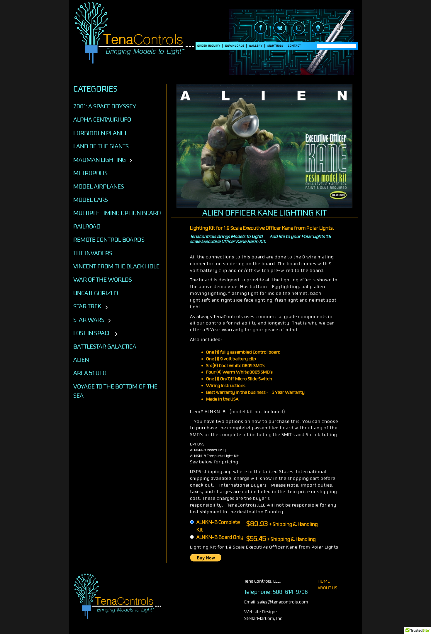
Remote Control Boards (109, 239)
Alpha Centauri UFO (102, 119)
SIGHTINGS (275, 46)
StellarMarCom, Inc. (264, 618)
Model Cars (90, 200)
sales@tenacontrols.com (282, 602)
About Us (327, 588)
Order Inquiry (208, 46)
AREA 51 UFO (89, 373)
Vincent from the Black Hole (116, 266)
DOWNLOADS (235, 46)
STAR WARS (88, 320)
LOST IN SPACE (92, 333)
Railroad (87, 226)
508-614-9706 (290, 592)
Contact (294, 46)
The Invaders (92, 253)
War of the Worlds (102, 279)
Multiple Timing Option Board (117, 213)
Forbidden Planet (100, 133)
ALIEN (81, 360)
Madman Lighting (99, 160)
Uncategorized (95, 293)
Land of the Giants (101, 146)
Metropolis (90, 173)
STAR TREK (87, 306)
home (324, 581)
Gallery (256, 46)
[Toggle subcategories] (131, 161)
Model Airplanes (98, 186)
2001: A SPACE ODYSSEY (104, 106)
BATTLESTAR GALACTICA (104, 346)
